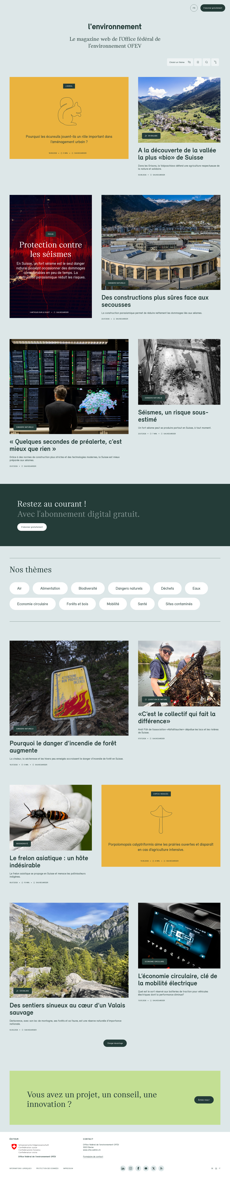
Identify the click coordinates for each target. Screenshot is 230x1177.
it (219, 1168)
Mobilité (113, 604)
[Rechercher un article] (206, 62)
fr (216, 1168)
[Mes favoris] (198, 62)
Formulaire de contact (93, 1156)
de (212, 1168)
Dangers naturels (129, 588)
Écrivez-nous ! (204, 1100)
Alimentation (50, 588)
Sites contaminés (179, 604)
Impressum (68, 1168)
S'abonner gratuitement (212, 8)
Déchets (167, 588)
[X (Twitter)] (153, 1168)
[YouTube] (146, 1168)
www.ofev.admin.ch (92, 1150)
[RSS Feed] (161, 1168)
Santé (142, 604)
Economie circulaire (32, 604)
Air (19, 588)
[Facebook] (138, 1168)
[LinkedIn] (123, 1168)
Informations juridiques (21, 1168)
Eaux (196, 588)
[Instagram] (130, 1168)
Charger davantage (115, 1043)
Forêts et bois (77, 604)
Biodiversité (88, 588)
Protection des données (47, 1168)
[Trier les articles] (215, 62)
